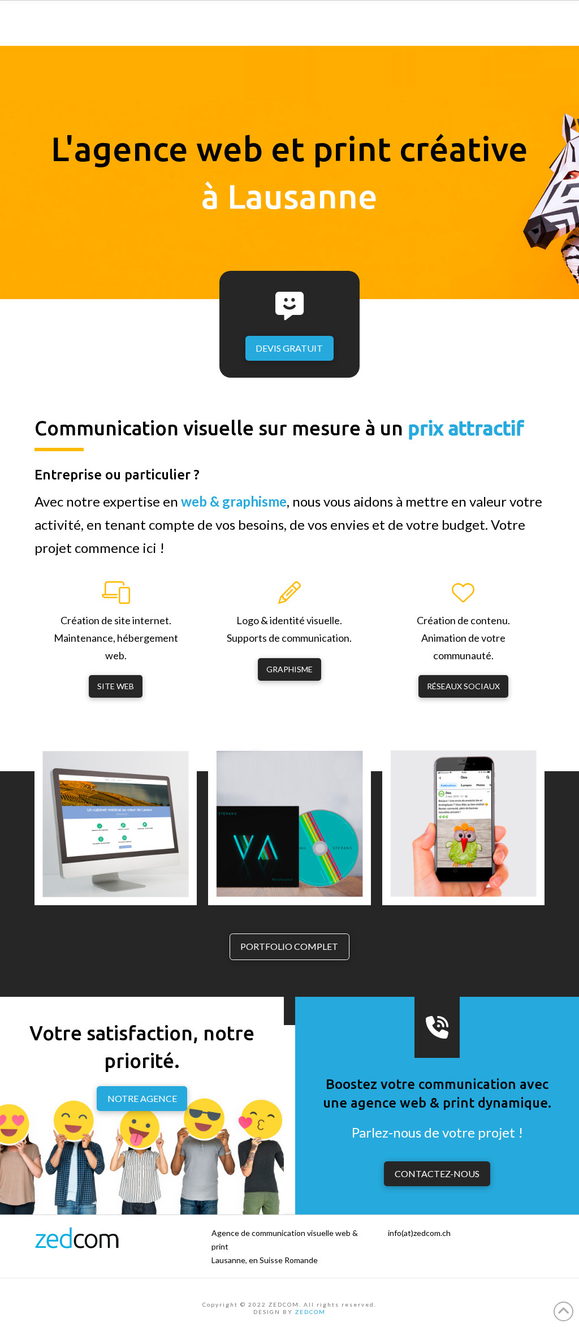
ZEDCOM (310, 1311)
